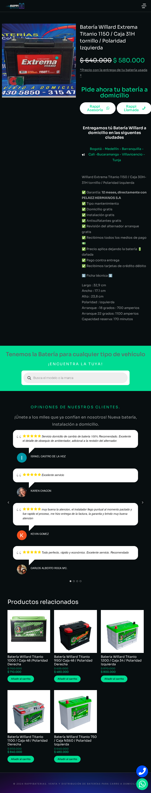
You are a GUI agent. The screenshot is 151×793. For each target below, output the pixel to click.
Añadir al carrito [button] (20, 678)
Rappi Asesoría (95, 108)
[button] (144, 6)
